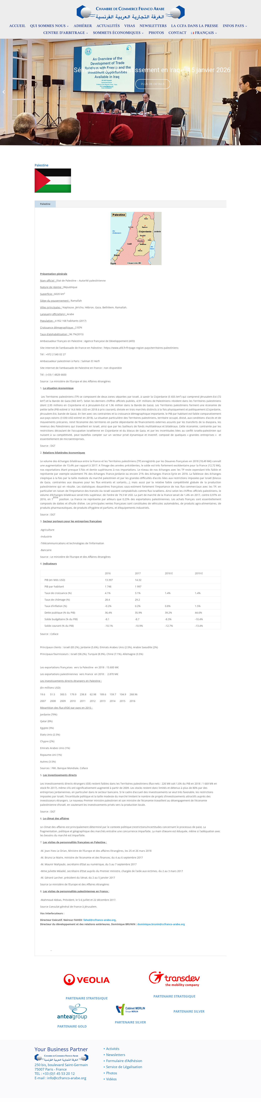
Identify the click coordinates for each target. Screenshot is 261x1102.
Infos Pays (233, 27)
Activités (112, 1048)
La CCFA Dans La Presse (194, 27)
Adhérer (83, 27)
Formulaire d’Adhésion (124, 1060)
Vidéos (111, 1079)
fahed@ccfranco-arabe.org (99, 920)
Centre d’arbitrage (64, 34)
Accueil (17, 27)
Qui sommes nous (48, 27)
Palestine (45, 203)
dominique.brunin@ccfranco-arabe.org (161, 924)
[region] (130, 98)
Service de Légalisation (124, 1066)
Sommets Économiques (116, 34)
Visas (129, 27)
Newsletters (153, 27)
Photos (156, 34)
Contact (177, 34)
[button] (4, 92)
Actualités (108, 27)
